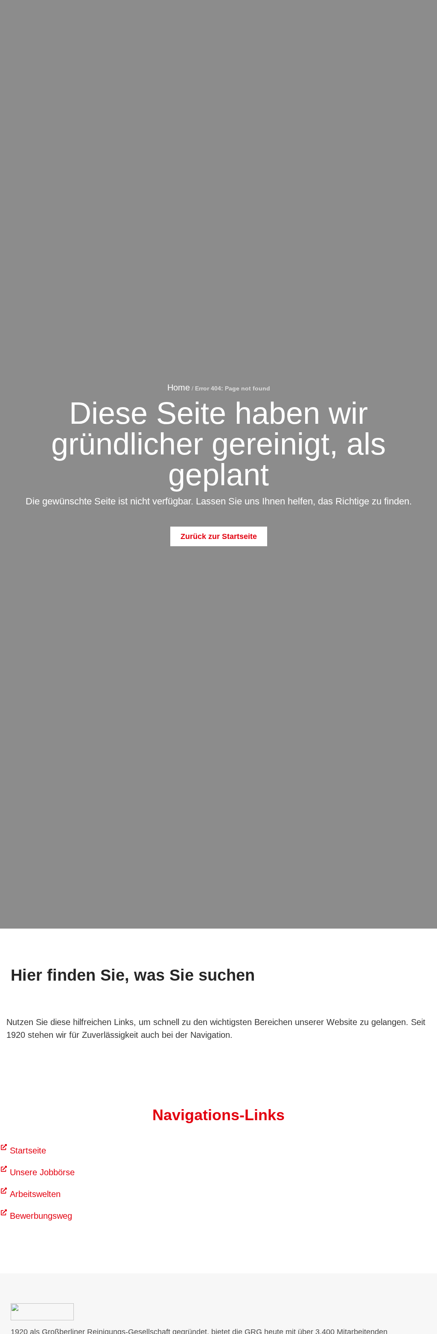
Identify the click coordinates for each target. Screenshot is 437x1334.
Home (178, 387)
